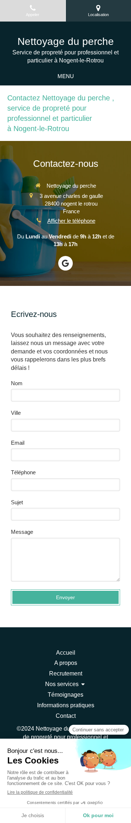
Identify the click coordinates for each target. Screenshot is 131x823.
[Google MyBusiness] (65, 263)
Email (17, 443)
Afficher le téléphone (71, 221)
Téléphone (23, 472)
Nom (17, 383)
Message (22, 532)
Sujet (17, 502)
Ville (16, 413)
